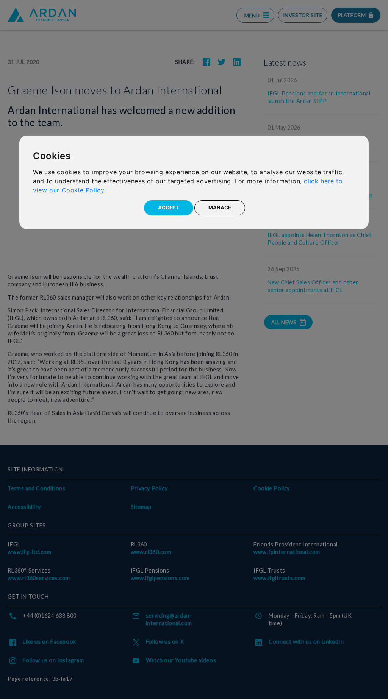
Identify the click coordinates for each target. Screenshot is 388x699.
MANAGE (219, 207)
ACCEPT (168, 207)
